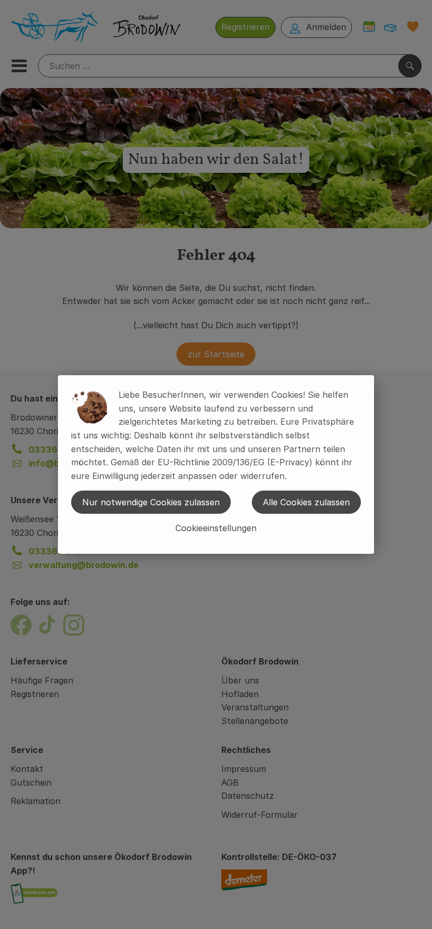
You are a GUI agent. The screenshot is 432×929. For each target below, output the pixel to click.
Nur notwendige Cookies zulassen (151, 502)
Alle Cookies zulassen (306, 502)
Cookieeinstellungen (216, 528)
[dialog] (216, 464)
